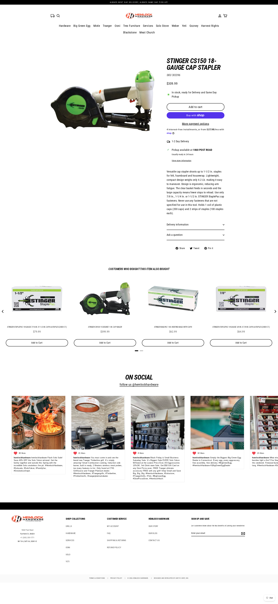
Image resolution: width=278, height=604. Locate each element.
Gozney (194, 25)
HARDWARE (71, 533)
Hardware (65, 25)
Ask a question (175, 234)
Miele (96, 25)
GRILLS (69, 526)
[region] (190, 152)
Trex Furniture (131, 25)
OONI (68, 547)
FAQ (108, 533)
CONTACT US (154, 540)
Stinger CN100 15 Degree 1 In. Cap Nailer (105, 327)
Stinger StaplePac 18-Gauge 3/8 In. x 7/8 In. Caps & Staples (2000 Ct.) (241, 327)
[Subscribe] (242, 533)
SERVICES (70, 540)
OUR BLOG (153, 533)
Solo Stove (162, 25)
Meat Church (147, 32)
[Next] (275, 311)
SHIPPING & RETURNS (116, 540)
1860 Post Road (27, 530)
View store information (181, 160)
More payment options (195, 123)
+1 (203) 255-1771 (27, 538)
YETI (68, 561)
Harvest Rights (210, 25)
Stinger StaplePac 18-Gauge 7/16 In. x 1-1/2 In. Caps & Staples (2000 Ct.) (37, 327)
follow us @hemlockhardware (139, 384)
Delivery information (178, 224)
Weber (175, 25)
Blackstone (130, 32)
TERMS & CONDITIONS (97, 578)
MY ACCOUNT (113, 526)
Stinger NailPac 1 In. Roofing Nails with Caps (173, 327)
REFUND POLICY (114, 547)
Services (148, 25)
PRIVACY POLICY (116, 578)
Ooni (117, 25)
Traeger (107, 25)
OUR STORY (153, 526)
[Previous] (3, 311)
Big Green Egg (81, 25)
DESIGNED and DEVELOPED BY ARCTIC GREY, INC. (171, 578)
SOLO (68, 554)
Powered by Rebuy (139, 354)
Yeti (184, 25)
